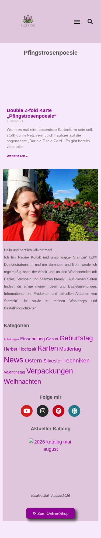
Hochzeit (27, 349)
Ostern (33, 360)
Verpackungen (49, 371)
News (13, 359)
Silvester (52, 361)
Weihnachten (22, 381)
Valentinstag (14, 372)
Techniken (76, 360)
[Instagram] (42, 411)
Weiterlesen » (17, 156)
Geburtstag (76, 338)
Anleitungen (11, 339)
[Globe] (74, 411)
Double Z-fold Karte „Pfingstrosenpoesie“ (32, 113)
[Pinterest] (58, 411)
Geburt (52, 339)
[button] (77, 21)
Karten (48, 348)
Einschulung (32, 338)
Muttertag (70, 349)
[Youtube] (27, 411)
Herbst (10, 349)
